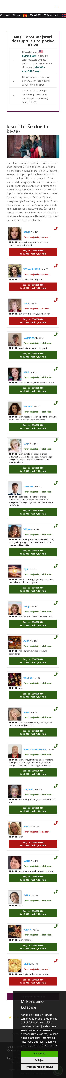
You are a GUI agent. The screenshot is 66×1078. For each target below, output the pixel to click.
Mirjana (28, 785)
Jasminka (29, 333)
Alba (26, 708)
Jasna (26, 856)
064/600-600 (29, 55)
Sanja (26, 227)
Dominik (28, 482)
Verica (27, 925)
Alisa (26, 822)
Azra (26, 636)
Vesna (27, 525)
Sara (26, 368)
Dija (25, 565)
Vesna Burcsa (31, 265)
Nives (26, 959)
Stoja (26, 602)
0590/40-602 (40, 15)
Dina (26, 299)
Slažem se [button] (39, 1053)
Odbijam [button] (39, 1060)
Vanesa (27, 673)
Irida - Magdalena (34, 745)
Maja (26, 439)
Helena (27, 402)
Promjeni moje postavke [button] (39, 1066)
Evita (26, 891)
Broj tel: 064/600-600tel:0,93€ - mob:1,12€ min (33, 248)
